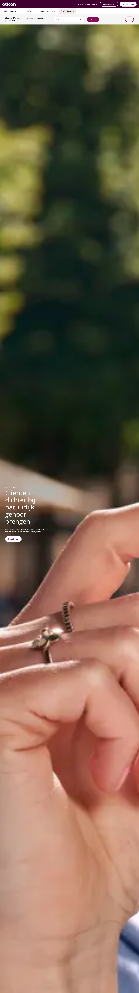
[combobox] (67, 19)
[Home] (9, 4)
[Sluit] (129, 19)
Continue (93, 19)
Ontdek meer (13, 539)
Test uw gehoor (128, 4)
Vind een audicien (108, 4)
